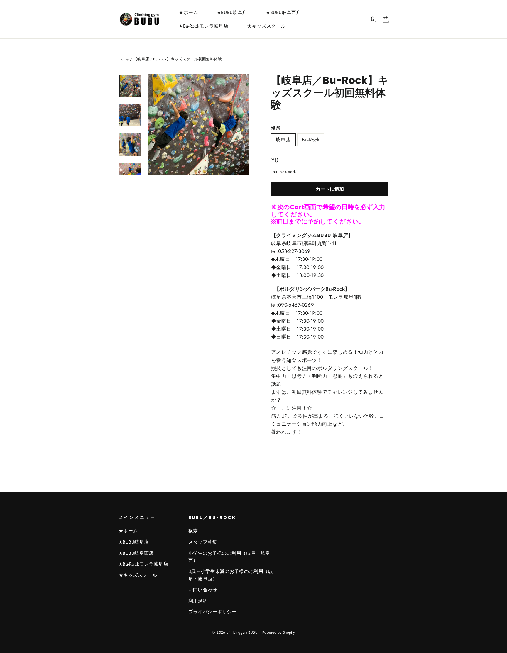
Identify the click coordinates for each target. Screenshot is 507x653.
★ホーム (188, 12)
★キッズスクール (266, 26)
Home (124, 59)
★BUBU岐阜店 (232, 12)
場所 (276, 128)
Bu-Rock (310, 139)
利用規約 (198, 601)
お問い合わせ (202, 589)
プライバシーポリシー (212, 611)
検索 (193, 530)
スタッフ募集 (202, 542)
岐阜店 (283, 139)
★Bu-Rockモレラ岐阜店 (203, 26)
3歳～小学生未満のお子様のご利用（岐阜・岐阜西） (230, 575)
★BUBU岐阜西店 (283, 12)
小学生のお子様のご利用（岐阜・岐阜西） (229, 557)
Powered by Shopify (278, 632)
